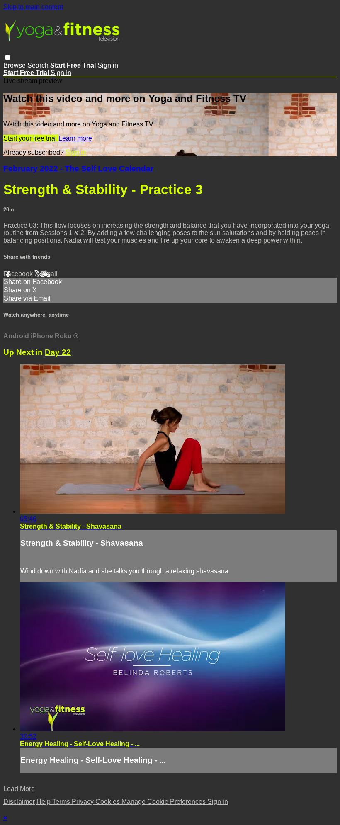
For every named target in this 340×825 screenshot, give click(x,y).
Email (49, 273)
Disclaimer (19, 801)
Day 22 (58, 352)
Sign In (61, 72)
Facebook (18, 273)
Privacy (83, 801)
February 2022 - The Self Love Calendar (78, 168)
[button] (7, 57)
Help (44, 801)
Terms (62, 801)
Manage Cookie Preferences (164, 801)
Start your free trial (30, 138)
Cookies (108, 801)
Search (38, 65)
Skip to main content (33, 6)
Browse (15, 65)
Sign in (107, 65)
